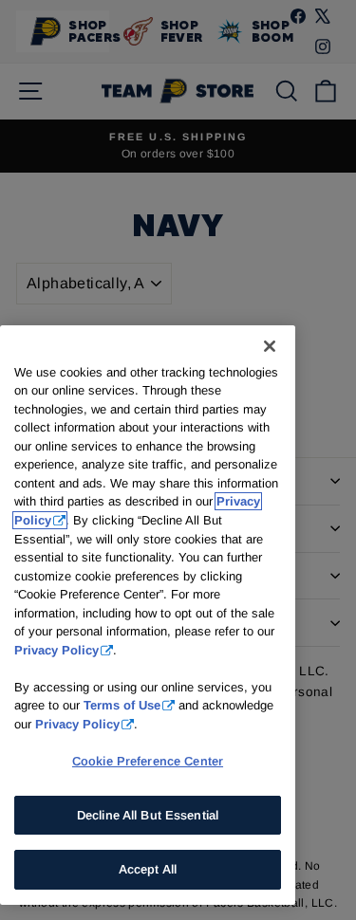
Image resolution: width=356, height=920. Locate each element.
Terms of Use (122, 705)
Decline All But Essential (147, 815)
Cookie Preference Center (147, 761)
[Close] (269, 346)
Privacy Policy (56, 650)
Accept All (148, 869)
